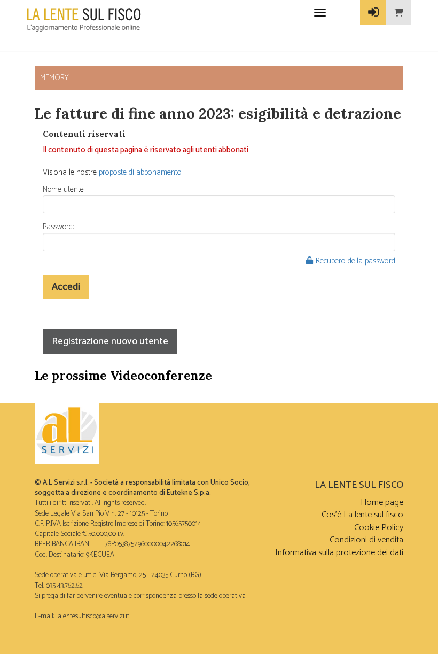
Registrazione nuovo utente (110, 341)
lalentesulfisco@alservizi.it (92, 616)
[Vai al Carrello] (398, 12)
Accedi (66, 287)
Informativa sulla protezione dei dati (339, 553)
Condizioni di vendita (366, 540)
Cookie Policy (378, 527)
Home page (382, 502)
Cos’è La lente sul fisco (362, 515)
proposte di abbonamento (140, 172)
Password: (58, 226)
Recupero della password (355, 261)
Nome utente (63, 189)
